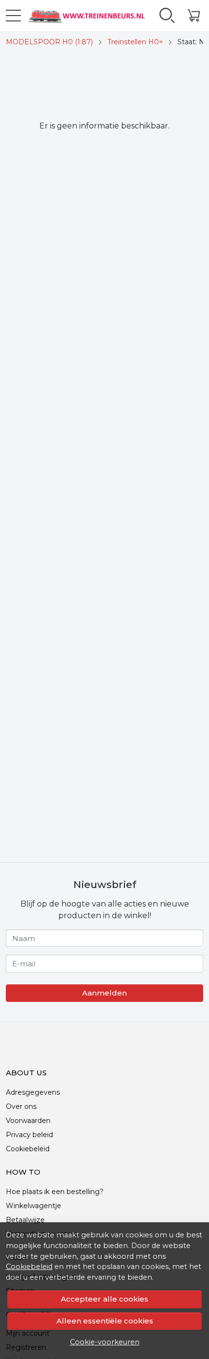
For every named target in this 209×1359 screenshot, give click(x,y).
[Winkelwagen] (193, 15)
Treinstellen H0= (135, 41)
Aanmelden (104, 992)
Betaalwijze (25, 1219)
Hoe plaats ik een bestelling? (55, 1191)
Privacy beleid (29, 1134)
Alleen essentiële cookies (104, 1320)
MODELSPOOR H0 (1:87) (49, 41)
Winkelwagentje (33, 1205)
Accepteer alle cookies (104, 1299)
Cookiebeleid (29, 1266)
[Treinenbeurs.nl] (86, 15)
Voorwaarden (28, 1120)
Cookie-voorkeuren (104, 1342)
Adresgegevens (33, 1092)
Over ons (21, 1106)
